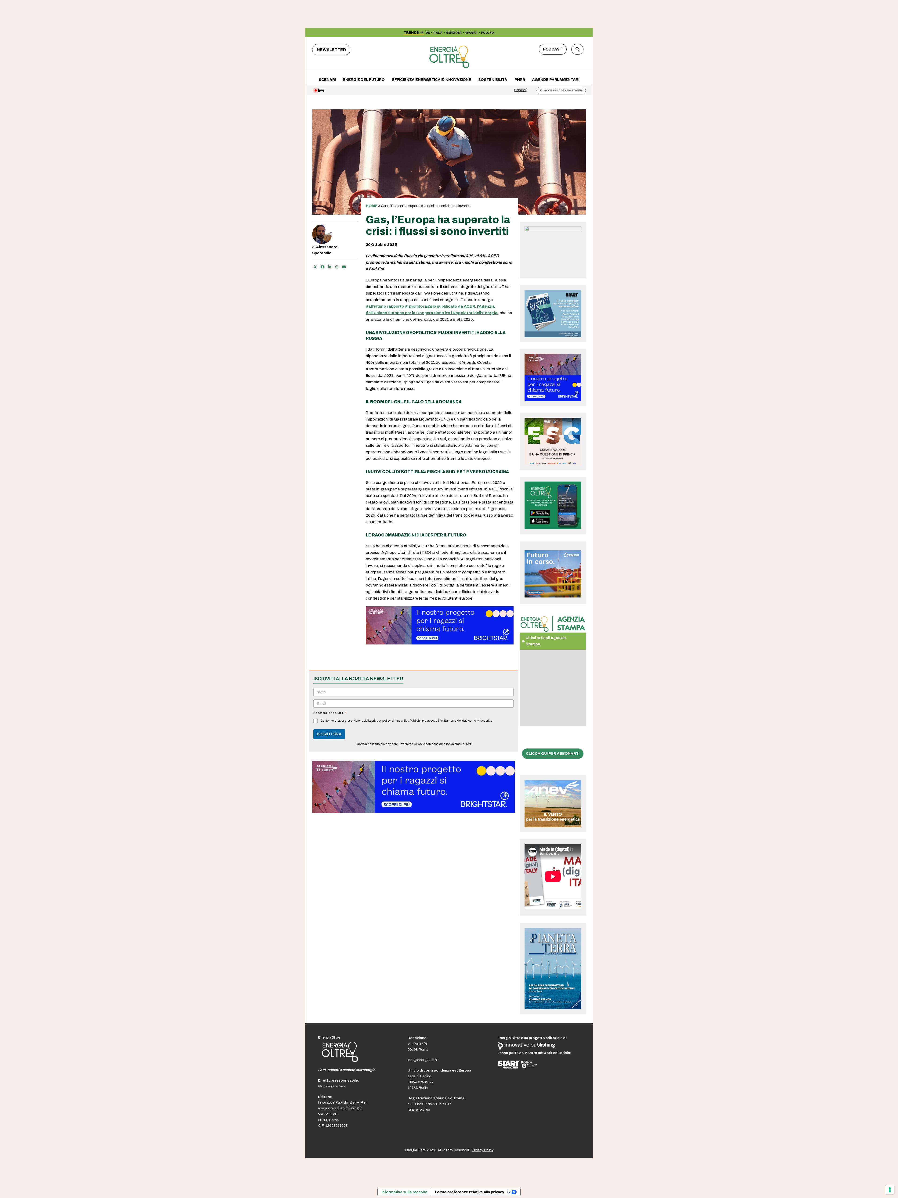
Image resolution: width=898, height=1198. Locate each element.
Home (371, 206)
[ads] (440, 643)
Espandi (520, 90)
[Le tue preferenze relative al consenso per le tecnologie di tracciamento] (889, 1189)
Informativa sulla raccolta (404, 1192)
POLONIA (487, 32)
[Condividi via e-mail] (344, 267)
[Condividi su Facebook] (322, 267)
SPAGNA (471, 32)
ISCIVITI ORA (329, 734)
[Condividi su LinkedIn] (330, 267)
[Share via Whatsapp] (337, 267)
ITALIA (437, 32)
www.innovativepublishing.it (340, 1108)
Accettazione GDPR (329, 713)
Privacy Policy (482, 1150)
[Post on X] (315, 267)
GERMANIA (454, 32)
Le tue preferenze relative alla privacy (469, 1192)
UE (428, 32)
